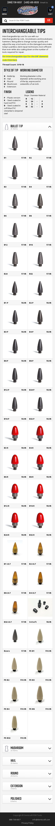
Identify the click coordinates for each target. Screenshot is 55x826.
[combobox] (30, 20)
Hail (13, 760)
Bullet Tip (17, 126)
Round (14, 773)
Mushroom (17, 748)
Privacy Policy (28, 823)
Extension (17, 786)
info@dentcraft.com (41, 819)
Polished (16, 799)
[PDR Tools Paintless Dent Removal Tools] (28, 10)
